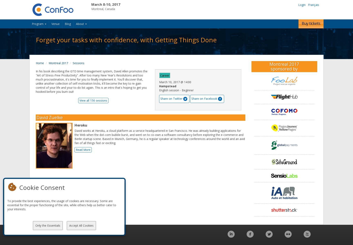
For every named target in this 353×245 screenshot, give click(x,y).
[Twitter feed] (269, 236)
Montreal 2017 (58, 63)
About (80, 24)
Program (38, 24)
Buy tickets (311, 23)
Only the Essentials (47, 225)
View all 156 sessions (93, 100)
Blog (68, 24)
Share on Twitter (171, 99)
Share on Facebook (204, 99)
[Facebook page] (250, 236)
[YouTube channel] (307, 236)
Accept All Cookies (81, 225)
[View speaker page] (55, 146)
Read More (83, 150)
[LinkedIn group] (231, 236)
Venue (55, 24)
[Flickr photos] (288, 236)
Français (313, 5)
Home (40, 63)
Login (302, 5)
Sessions (78, 63)
